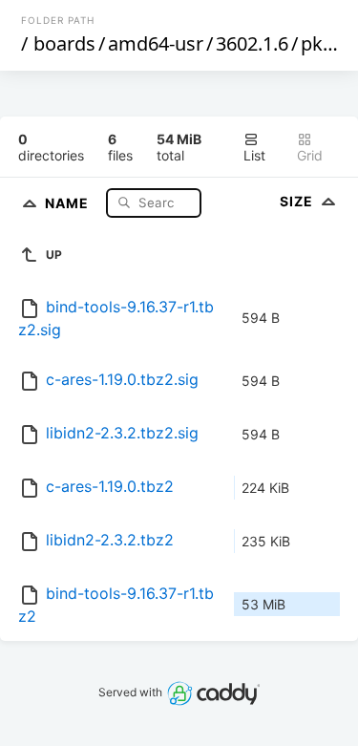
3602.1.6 (252, 43)
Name (69, 202)
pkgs (322, 43)
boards (64, 43)
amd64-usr (155, 43)
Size (298, 201)
